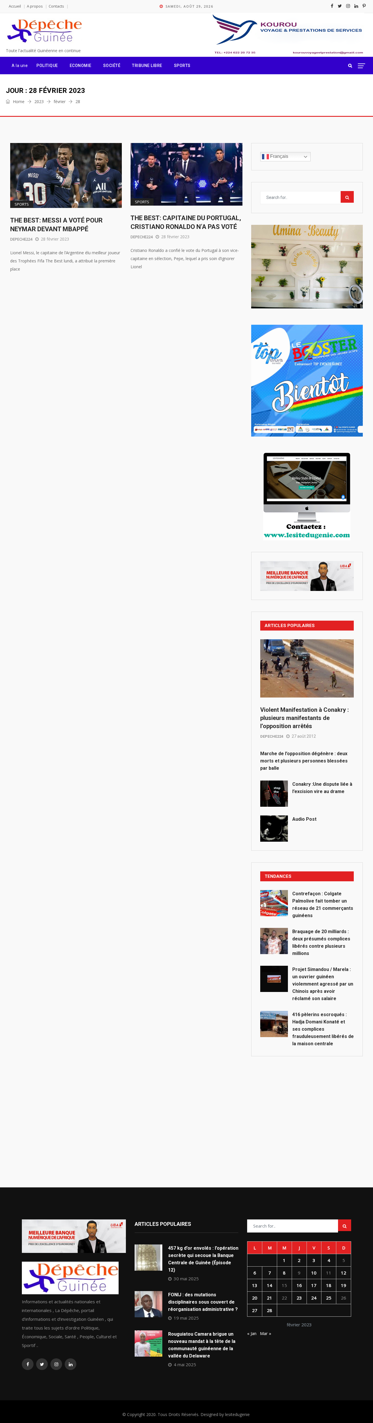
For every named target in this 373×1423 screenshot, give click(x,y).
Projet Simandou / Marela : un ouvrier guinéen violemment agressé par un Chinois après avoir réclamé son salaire (322, 984)
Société (112, 65)
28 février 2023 (55, 239)
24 (313, 1298)
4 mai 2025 (185, 1364)
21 (269, 1298)
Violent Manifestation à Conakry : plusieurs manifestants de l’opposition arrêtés (304, 718)
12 (343, 1273)
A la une (20, 65)
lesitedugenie (237, 1414)
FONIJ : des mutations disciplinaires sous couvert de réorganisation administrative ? (203, 1302)
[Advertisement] (307, 1109)
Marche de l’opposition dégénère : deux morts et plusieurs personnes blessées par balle (304, 761)
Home (18, 101)
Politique (47, 65)
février (60, 101)
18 (328, 1285)
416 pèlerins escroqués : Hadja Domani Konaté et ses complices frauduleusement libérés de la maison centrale (323, 1029)
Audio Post (304, 819)
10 (313, 1273)
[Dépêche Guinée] (44, 31)
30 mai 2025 (186, 1278)
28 (269, 1310)
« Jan (251, 1333)
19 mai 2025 (186, 1318)
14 (269, 1285)
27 (254, 1310)
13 (254, 1285)
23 (299, 1298)
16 (299, 1285)
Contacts (56, 6)
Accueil (15, 6)
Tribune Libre (147, 65)
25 (328, 1298)
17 (313, 1285)
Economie (81, 65)
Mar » (265, 1333)
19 (343, 1285)
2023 (39, 101)
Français (278, 156)
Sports (182, 65)
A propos (35, 6)
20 (254, 1298)
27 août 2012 (304, 736)
